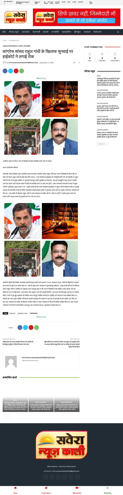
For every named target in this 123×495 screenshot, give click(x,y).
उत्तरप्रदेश (26, 46)
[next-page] (7, 415)
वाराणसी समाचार (33, 313)
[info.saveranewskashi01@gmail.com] (4, 62)
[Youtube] (119, 2)
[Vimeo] (116, 2)
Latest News (46, 493)
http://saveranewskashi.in (30, 360)
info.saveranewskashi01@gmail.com (23, 62)
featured (12, 313)
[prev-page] (4, 415)
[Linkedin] (58, 477)
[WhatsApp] (21, 71)
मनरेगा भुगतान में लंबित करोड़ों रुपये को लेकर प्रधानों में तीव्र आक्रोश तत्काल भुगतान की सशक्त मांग (41, 407)
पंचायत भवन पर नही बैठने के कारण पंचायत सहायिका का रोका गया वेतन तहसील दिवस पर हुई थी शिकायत (107, 135)
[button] (118, 32)
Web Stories (77, 493)
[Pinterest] (16, 71)
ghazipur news (23, 313)
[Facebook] (107, 2)
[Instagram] (110, 2)
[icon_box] (93, 3)
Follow (102, 53)
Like (89, 53)
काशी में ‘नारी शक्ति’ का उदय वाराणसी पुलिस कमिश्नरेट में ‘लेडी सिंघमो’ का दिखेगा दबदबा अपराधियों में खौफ (108, 121)
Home (5, 40)
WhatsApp (107, 493)
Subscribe (115, 53)
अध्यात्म (20, 46)
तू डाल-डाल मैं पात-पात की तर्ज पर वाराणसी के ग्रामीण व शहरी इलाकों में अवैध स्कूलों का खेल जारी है (67, 407)
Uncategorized (14, 40)
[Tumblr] (71, 477)
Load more (101, 144)
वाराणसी (15, 400)
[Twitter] (113, 2)
